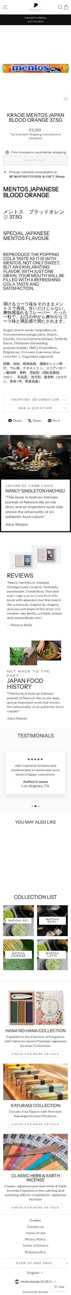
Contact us (35, 1227)
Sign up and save (34, 1263)
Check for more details (35, 1054)
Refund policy (35, 1252)
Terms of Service (36, 1245)
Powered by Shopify (35, 1291)
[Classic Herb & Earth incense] (35, 1152)
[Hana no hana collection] (35, 1007)
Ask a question (35, 408)
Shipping (35, 134)
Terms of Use (35, 1233)
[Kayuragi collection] (35, 1082)
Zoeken (35, 1220)
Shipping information (35, 399)
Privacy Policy (35, 1239)
